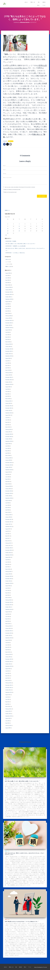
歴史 (38, 2)
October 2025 (8, 296)
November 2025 (8, 294)
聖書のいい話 (33, 2)
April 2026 (7, 282)
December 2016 (8, 547)
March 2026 (7, 284)
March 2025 (7, 313)
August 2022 (7, 386)
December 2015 (8, 576)
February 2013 (8, 654)
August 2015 (7, 585)
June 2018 (7, 505)
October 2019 (8, 467)
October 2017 (8, 524)
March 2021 (7, 427)
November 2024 (8, 322)
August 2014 (7, 611)
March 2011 (7, 706)
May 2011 (7, 701)
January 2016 (8, 573)
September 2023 (8, 355)
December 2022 (8, 377)
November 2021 (8, 408)
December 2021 (8, 405)
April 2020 (7, 453)
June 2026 (7, 277)
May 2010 (7, 723)
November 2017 (8, 521)
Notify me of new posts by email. (10, 192)
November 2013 (8, 633)
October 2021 (8, 410)
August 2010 (7, 718)
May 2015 (7, 592)
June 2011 (7, 699)
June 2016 (7, 562)
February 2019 (8, 486)
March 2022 (7, 398)
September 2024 (8, 327)
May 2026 (7, 280)
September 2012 (8, 666)
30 (7, 233)
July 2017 (7, 531)
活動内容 (43, 2)
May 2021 (7, 422)
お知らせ (26, 2)
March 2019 (7, 483)
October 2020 (8, 438)
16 (7, 228)
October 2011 (8, 689)
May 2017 (7, 535)
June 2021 (7, 419)
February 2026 (8, 287)
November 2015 (8, 578)
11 (19, 226)
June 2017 (7, 533)
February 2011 (8, 708)
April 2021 (7, 424)
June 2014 (7, 616)
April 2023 (7, 367)
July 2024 (7, 332)
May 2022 (7, 393)
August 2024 (7, 329)
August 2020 (7, 443)
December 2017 (8, 519)
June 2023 (7, 363)
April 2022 (7, 396)
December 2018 (8, 490)
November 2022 (8, 379)
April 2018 (7, 509)
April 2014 (7, 621)
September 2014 (8, 609)
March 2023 (7, 370)
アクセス (43, 5)
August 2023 (7, 358)
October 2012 (8, 663)
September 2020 (8, 441)
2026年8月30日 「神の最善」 (11, 241)
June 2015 (7, 590)
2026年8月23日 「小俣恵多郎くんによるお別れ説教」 (15, 246)
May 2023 (7, 365)
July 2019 (7, 474)
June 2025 (7, 306)
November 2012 (8, 661)
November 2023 (8, 351)
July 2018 (7, 502)
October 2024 (8, 325)
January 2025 (8, 318)
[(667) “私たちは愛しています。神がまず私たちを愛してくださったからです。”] (25, 762)
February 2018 (8, 514)
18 (19, 228)
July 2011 (7, 697)
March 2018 (7, 512)
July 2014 (7, 614)
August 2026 (7, 273)
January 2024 (8, 346)
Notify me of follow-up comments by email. (12, 189)
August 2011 (7, 694)
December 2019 (8, 462)
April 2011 (7, 704)
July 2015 (7, 588)
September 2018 (8, 498)
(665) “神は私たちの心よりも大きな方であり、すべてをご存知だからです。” (22, 921)
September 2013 (8, 637)
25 (19, 230)
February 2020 (8, 457)
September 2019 (8, 469)
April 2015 (7, 595)
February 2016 (8, 571)
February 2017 (8, 543)
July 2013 (7, 642)
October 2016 (8, 552)
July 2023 (7, 360)
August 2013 (7, 640)
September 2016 (8, 554)
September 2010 (8, 716)
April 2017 (7, 538)
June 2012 (7, 673)
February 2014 (8, 625)
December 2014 (8, 602)
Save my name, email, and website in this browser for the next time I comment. (20, 187)
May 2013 (7, 647)
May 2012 (7, 675)
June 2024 (7, 334)
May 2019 (7, 479)
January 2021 (8, 431)
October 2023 (8, 353)
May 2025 (7, 308)
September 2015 (8, 583)
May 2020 (7, 450)
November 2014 (8, 604)
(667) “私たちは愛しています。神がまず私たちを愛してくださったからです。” (20, 243)
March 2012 (7, 680)
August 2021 (7, 415)
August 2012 (7, 668)
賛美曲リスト (7, 210)
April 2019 (7, 481)
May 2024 (7, 337)
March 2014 (7, 623)
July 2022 (7, 389)
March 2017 (7, 540)
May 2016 (7, 564)
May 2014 (7, 618)
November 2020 (8, 436)
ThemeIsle (45, 967)
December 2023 (8, 348)
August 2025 (7, 301)
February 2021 (8, 429)
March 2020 (7, 455)
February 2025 (8, 315)
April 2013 (7, 649)
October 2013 (8, 635)
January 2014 (8, 628)
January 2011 (8, 711)
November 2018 (8, 493)
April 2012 (7, 678)
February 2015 (8, 599)
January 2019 (8, 488)
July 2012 (7, 670)
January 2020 (8, 460)
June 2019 (7, 476)
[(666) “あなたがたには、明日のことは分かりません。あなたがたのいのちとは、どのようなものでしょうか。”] (25, 834)
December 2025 (8, 292)
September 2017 (8, 526)
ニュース (7, 261)
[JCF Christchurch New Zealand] (4, 3)
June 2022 (7, 391)
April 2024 (7, 339)
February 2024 (8, 344)
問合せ (38, 5)
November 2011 (8, 687)
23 (7, 230)
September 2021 (8, 412)
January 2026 (8, 289)
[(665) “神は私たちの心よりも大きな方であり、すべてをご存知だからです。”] (25, 903)
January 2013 (8, 656)
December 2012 (8, 659)
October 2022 (8, 382)
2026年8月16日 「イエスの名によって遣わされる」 (15, 252)
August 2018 (7, 500)
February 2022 (8, 401)
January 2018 (8, 517)
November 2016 (8, 550)
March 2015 (7, 597)
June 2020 (7, 448)
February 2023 (8, 372)
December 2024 (8, 320)
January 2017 (8, 545)
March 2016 (7, 569)
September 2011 (8, 692)
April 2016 (7, 566)
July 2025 (7, 303)
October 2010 (8, 713)
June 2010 (7, 720)
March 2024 (7, 341)
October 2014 (8, 607)
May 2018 (7, 507)
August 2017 (7, 528)
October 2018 (8, 495)
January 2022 (8, 403)
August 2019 (7, 472)
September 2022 (8, 384)
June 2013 (7, 644)
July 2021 (7, 417)
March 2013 (7, 652)
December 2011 (8, 685)
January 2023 (8, 374)
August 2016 (7, 557)
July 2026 (7, 275)
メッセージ (7, 264)
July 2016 (7, 559)
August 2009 (7, 727)
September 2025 (8, 299)
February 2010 (8, 725)
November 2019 (8, 464)
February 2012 (8, 682)
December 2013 (8, 630)
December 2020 (8, 434)
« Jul (6, 235)
